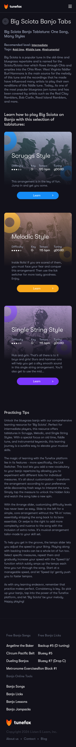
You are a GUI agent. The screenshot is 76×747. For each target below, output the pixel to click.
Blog (44, 739)
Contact (29, 739)
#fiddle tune (33, 49)
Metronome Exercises (22, 668)
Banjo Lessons (16, 702)
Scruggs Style (31, 155)
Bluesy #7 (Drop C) (52, 661)
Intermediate (40, 45)
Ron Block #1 (47, 668)
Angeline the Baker (20, 646)
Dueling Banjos (17, 661)
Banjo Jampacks (18, 709)
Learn (37, 195)
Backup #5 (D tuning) (53, 646)
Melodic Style (30, 236)
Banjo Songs (15, 686)
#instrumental (50, 49)
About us (12, 739)
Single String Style (37, 329)
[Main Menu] (70, 6)
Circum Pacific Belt (20, 653)
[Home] (17, 7)
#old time (18, 49)
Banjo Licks (14, 694)
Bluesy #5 (45, 653)
